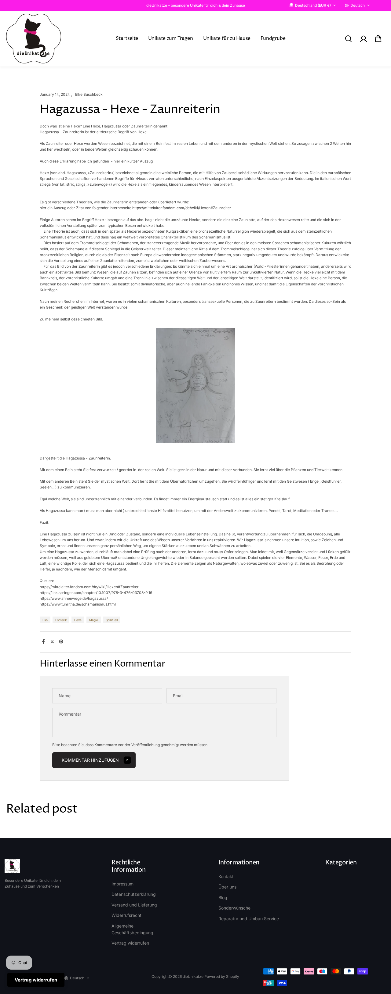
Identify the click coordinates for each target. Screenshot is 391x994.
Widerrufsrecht (126, 915)
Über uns (227, 886)
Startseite (127, 38)
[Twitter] (52, 641)
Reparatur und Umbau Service (248, 918)
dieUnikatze (193, 976)
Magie (93, 620)
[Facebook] (43, 641)
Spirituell (112, 620)
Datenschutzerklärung (133, 894)
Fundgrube (273, 38)
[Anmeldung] (363, 38)
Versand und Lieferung (134, 904)
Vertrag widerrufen (130, 943)
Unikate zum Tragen (170, 38)
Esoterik (61, 620)
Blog (222, 897)
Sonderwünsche (234, 907)
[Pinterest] (61, 641)
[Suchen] (348, 38)
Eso (45, 620)
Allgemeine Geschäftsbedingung (132, 929)
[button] (378, 38)
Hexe (78, 620)
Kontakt (226, 876)
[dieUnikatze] (33, 38)
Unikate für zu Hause (226, 38)
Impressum (122, 883)
